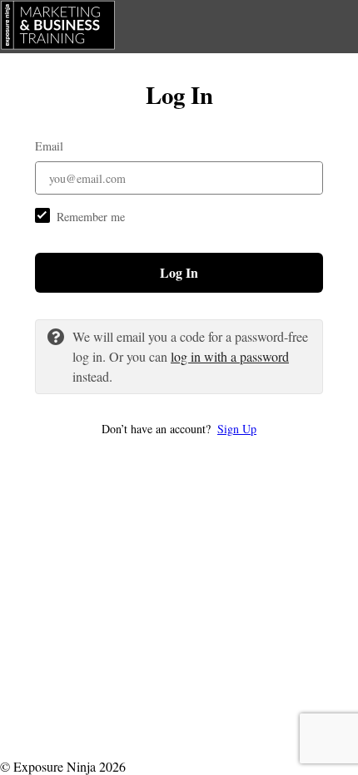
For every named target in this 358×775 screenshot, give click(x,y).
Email (49, 146)
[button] (179, 429)
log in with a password (230, 356)
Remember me (91, 217)
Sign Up (236, 429)
